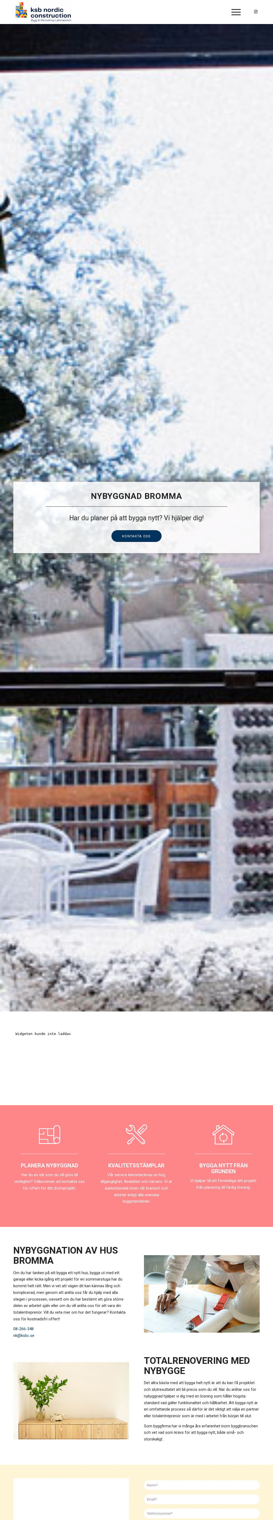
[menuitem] (234, 12)
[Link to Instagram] (256, 12)
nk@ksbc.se (23, 1335)
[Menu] (234, 12)
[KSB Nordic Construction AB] (43, 12)
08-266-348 (23, 1328)
